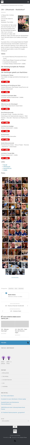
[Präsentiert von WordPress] (10, 437)
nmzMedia (4, 386)
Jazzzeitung (5, 376)
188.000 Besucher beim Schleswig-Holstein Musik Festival (13, 408)
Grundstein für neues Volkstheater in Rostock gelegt (13, 399)
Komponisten (5, 5)
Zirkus (16, 288)
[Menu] (28, 2)
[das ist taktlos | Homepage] (2, 2)
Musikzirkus (11, 288)
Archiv (2, 418)
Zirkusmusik (21, 288)
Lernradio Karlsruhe (7, 379)
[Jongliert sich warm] (5, 180)
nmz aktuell (4, 392)
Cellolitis (5, 170)
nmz (3, 383)
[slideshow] (15, 277)
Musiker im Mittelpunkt (16, 5)
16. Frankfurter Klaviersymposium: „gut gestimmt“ (13, 412)
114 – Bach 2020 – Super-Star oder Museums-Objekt (21, 331)
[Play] (5, 70)
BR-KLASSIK (5, 373)
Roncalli (5, 164)
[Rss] (28, 342)
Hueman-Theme (23, 437)
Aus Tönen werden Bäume (7, 395)
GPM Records (6, 166)
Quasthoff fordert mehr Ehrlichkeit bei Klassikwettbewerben (10, 403)
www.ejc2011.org (7, 168)
